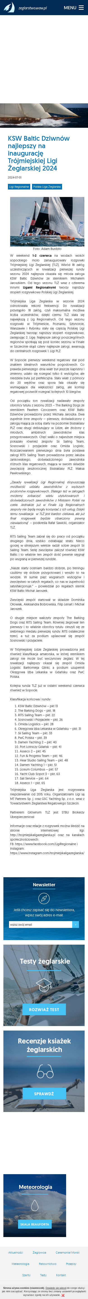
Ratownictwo (47, 1264)
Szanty (26, 1275)
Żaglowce (39, 1252)
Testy (43, 1275)
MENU (70, 8)
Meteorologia (20, 1264)
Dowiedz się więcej (56, 1288)
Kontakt (61, 1275)
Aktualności (15, 1252)
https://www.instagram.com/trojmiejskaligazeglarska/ (47, 853)
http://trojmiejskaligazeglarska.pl (32, 835)
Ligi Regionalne (19, 186)
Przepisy (71, 1264)
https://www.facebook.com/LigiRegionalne (45, 844)
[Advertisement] (44, 59)
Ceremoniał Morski (68, 1252)
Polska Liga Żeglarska (47, 186)
